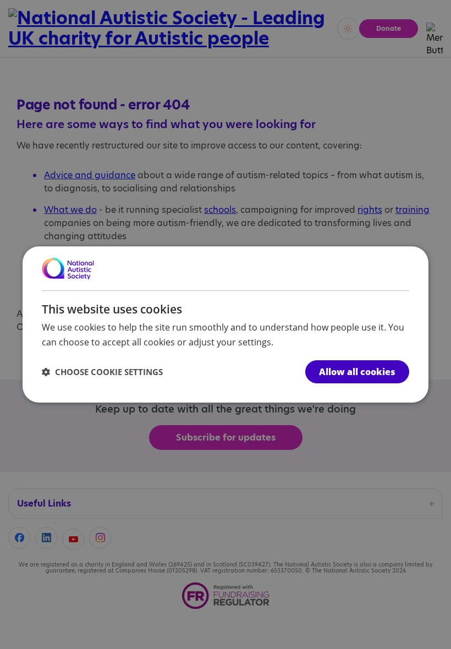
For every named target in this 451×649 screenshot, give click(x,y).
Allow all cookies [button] (357, 372)
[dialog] (225, 324)
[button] (102, 372)
